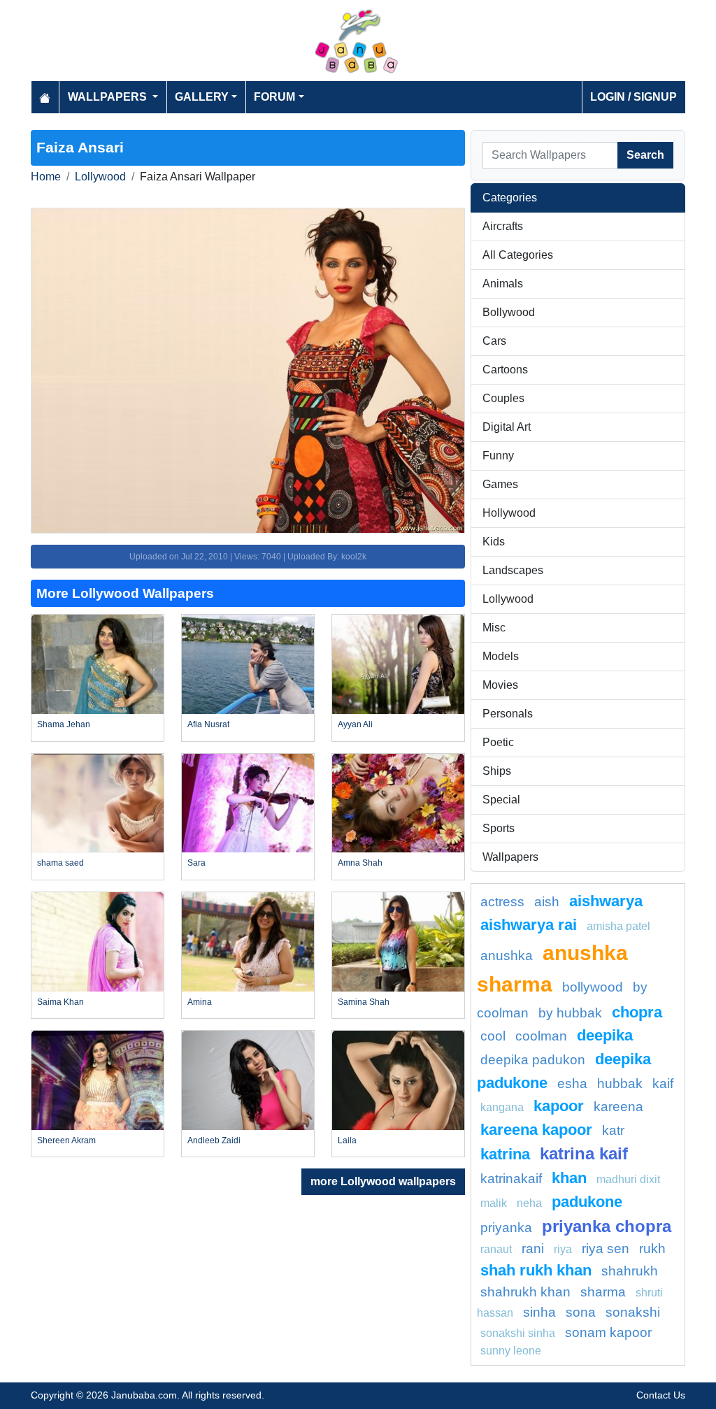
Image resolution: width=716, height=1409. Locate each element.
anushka (506, 955)
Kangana (502, 1107)
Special (501, 800)
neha (529, 1203)
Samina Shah (363, 1002)
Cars (494, 341)
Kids (493, 542)
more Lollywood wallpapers (383, 1181)
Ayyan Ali (355, 724)
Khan (569, 1178)
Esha (572, 1083)
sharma (603, 1292)
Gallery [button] (202, 97)
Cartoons (505, 370)
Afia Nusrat (208, 724)
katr (613, 1130)
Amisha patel (618, 926)
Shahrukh (629, 1271)
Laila (347, 1140)
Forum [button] (274, 97)
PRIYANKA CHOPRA (606, 1226)
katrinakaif (511, 1178)
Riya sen (605, 1248)
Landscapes (512, 570)
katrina (505, 1154)
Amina (199, 1002)
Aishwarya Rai (528, 925)
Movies (500, 685)
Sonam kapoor (608, 1332)
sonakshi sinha (517, 1333)
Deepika (605, 1035)
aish (546, 901)
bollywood (592, 987)
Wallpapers (510, 857)
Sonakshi (633, 1312)
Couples (503, 398)
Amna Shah (360, 863)
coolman (541, 1036)
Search (645, 155)
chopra (637, 1012)
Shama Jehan (63, 724)
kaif (662, 1083)
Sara (196, 863)
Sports (498, 828)
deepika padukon (532, 1059)
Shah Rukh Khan (536, 1270)
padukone (587, 1201)
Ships (496, 771)
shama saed (60, 863)
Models (500, 656)
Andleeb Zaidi (214, 1140)
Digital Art (506, 427)
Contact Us (660, 1395)
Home (46, 177)
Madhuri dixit (628, 1179)
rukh (652, 1248)
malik (493, 1203)
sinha (539, 1312)
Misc (494, 628)
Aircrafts (502, 226)
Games (500, 484)
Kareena (618, 1106)
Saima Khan (60, 1002)
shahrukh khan (525, 1292)
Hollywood (509, 513)
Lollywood (100, 177)
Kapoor (559, 1106)
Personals (507, 714)
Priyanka (506, 1227)
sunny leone (510, 1351)
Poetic (498, 742)
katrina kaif (584, 1153)
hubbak (620, 1083)
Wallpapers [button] (109, 97)
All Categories (517, 255)
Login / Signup (633, 97)
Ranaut (496, 1249)
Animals (502, 283)
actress (502, 901)
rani (533, 1248)
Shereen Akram (66, 1140)
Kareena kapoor (536, 1129)
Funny (498, 456)
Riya (563, 1249)
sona (581, 1312)
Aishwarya (606, 901)
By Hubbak (570, 1013)
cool (493, 1036)
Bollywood (508, 312)
